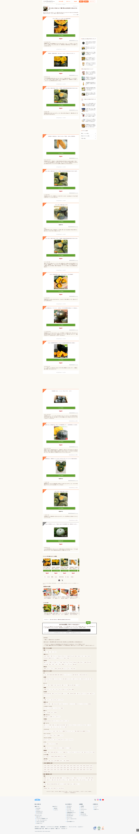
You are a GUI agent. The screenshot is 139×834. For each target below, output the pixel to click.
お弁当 (64, 662)
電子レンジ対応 (50, 788)
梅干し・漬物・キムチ (78, 693)
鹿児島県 (45, 771)
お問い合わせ (37, 826)
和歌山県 (91, 767)
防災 (53, 664)
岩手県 (52, 765)
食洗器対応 (45, 788)
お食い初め (59, 668)
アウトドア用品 (92, 752)
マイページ (92, 1)
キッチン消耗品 (64, 756)
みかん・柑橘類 (71, 689)
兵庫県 (84, 767)
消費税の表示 (43, 826)
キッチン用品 (46, 756)
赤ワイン (52, 735)
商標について (58, 828)
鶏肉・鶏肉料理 (60, 674)
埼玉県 (78, 765)
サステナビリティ (84, 809)
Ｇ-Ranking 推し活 (72, 792)
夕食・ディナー (57, 662)
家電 (48, 752)
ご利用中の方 (95, 804)
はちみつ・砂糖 (89, 693)
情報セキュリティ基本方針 (49, 828)
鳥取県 (45, 769)
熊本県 (84, 769)
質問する (81, 1)
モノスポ (74, 791)
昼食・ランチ (52, 662)
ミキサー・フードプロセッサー (76, 752)
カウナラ (82, 791)
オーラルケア (70, 664)
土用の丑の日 (46, 658)
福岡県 (75, 769)
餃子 (61, 760)
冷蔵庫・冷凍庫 (53, 752)
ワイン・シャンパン (47, 735)
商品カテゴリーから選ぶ (85, 135)
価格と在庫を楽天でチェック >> (73, 40)
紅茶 (57, 731)
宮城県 (55, 765)
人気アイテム (68, 1)
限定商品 (68, 760)
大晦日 (68, 658)
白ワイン (55, 735)
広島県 (55, 769)
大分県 (88, 769)
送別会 (56, 668)
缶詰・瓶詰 (49, 693)
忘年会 (65, 658)
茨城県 (68, 765)
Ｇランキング (48, 791)
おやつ (68, 662)
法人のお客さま (68, 804)
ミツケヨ (86, 791)
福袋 (50, 664)
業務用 (63, 664)
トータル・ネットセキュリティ (41, 820)
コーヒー (51, 731)
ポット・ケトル (69, 752)
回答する (86, 1)
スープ (59, 708)
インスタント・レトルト (47, 708)
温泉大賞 (55, 808)
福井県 (58, 767)
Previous (43, 562)
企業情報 (81, 804)
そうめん (55, 699)
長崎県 (81, 769)
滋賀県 (75, 767)
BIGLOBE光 (38, 808)
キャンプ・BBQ (70, 668)
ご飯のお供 (75, 662)
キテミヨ (70, 791)
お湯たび (60, 791)
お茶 (54, 731)
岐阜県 (61, 767)
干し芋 (60, 693)
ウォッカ (56, 739)
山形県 (61, 765)
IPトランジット (69, 817)
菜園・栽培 (74, 664)
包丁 (82, 752)
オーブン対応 (59, 788)
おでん (52, 712)
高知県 (71, 769)
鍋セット (45, 712)
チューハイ (66, 739)
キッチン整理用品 (51, 756)
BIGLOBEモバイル (39, 811)
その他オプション (39, 823)
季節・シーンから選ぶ (85, 133)
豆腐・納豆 (72, 693)
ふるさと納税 (46, 664)
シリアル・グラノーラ (47, 695)
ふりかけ (56, 693)
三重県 (71, 767)
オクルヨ (56, 791)
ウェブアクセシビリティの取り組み (52, 826)
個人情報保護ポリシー (64, 826)
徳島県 (61, 769)
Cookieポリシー (80, 826)
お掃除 (85, 662)
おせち (53, 760)
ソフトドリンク (46, 731)
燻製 (68, 693)
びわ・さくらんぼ (65, 689)
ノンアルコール (71, 739)
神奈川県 (88, 765)
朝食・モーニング (46, 662)
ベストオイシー (46, 619)
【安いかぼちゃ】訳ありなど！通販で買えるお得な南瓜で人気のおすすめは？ (60, 619)
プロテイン (88, 731)
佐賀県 (78, 769)
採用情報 (82, 812)
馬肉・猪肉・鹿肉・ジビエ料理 (77, 674)
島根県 (48, 769)
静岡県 (65, 767)
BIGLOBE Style (83, 814)
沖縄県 (49, 771)
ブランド (82, 807)
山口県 (58, 769)
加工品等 (45, 693)
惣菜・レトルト (64, 693)
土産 (56, 664)
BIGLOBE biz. (69, 806)
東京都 (84, 765)
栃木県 (71, 765)
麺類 (45, 699)
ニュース (82, 810)
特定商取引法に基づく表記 (39, 828)
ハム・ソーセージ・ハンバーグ (67, 674)
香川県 (65, 769)
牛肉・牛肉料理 (50, 674)
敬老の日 (50, 658)
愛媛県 (68, 769)
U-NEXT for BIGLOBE (40, 821)
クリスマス (61, 658)
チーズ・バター (84, 693)
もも (54, 689)
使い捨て (63, 788)
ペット (66, 664)
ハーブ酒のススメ (66, 792)
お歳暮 (58, 658)
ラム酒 (59, 739)
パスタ (62, 699)
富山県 (52, 767)
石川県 (55, 767)
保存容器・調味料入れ (58, 756)
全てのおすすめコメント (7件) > (73, 487)
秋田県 (58, 765)
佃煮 (53, 693)
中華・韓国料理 (57, 760)
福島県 (65, 765)
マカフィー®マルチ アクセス (71, 819)
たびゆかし (89, 791)
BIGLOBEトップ (64, 828)
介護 (59, 664)
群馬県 (75, 765)
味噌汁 (62, 708)
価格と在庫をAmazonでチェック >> (73, 226)
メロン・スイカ (50, 689)
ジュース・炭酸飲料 (62, 731)
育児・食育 (89, 662)
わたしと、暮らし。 (65, 791)
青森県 (48, 765)
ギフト (53, 668)
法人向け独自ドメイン (71, 821)
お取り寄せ (45, 760)
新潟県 (48, 767)
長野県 (45, 767)
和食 (49, 760)
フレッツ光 (69, 809)
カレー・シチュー (54, 708)
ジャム (93, 693)
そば (51, 699)
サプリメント (58, 716)
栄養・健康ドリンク (47, 716)
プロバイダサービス (70, 810)
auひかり (37, 809)
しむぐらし (56, 809)
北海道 (45, 765)
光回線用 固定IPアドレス (71, 812)
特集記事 (75, 1)
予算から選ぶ (83, 138)
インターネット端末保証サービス (42, 818)
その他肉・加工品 (84, 674)
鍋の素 (56, 712)
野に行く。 (78, 791)
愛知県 (68, 767)
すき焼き (49, 712)
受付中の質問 (61, 1)
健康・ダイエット (53, 716)
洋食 (64, 760)
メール (95, 807)
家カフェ (82, 662)
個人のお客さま (38, 804)
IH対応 (55, 788)
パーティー (49, 668)
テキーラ (62, 739)
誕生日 (45, 668)
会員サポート (96, 809)
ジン (52, 739)
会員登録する (69, 630)
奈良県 (88, 767)
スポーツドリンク (68, 731)
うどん (48, 699)
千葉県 (81, 765)
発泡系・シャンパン (60, 735)
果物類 (45, 689)
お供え (75, 668)
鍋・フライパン (87, 752)
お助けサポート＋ (39, 816)
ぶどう (57, 689)
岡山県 (52, 769)
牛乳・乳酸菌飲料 (83, 731)
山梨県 (91, 765)
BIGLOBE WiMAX (39, 812)
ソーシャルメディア (84, 815)
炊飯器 (64, 752)
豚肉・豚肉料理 (55, 674)
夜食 (61, 662)
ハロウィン (54, 658)
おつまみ (71, 662)
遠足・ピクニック (64, 668)
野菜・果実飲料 (77, 731)
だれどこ (53, 791)
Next (78, 562)
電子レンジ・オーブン (59, 752)
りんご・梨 (60, 689)
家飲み (79, 662)
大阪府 (81, 767)
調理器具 (45, 752)
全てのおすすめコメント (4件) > (73, 454)
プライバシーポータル (72, 826)
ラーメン (59, 699)
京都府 (78, 767)
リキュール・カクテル (47, 739)
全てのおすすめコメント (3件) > (73, 520)
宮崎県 (91, 769)
